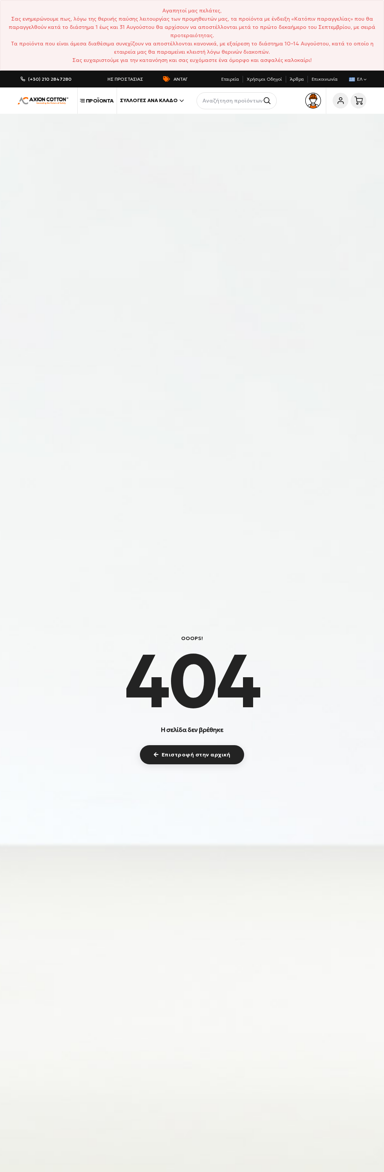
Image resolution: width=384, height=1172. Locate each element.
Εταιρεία (230, 79)
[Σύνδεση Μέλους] (340, 100)
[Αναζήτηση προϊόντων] (268, 100)
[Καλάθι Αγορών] (358, 100)
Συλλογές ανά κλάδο (149, 100)
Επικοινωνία (325, 79)
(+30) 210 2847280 (50, 79)
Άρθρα (297, 79)
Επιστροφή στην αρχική (196, 754)
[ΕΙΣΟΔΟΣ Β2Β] (313, 100)
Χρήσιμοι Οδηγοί (264, 79)
